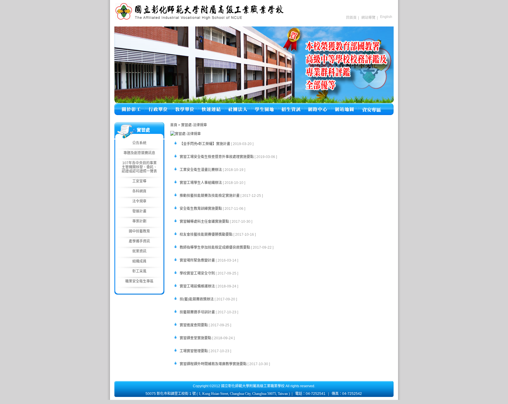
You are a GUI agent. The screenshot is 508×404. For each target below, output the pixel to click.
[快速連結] (211, 106)
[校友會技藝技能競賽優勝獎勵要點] (175, 239)
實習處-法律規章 (194, 125)
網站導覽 (368, 18)
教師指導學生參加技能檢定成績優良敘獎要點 (215, 247)
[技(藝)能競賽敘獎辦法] (175, 303)
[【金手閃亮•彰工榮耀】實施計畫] (175, 148)
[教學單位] (185, 106)
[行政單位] (158, 106)
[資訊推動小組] (318, 106)
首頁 (173, 125)
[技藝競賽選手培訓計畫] (175, 316)
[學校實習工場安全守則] (175, 277)
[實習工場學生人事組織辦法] (175, 187)
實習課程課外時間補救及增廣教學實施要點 (213, 364)
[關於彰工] (131, 106)
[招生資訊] (291, 106)
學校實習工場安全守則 (197, 273)
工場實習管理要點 (194, 351)
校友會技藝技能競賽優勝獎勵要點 (206, 234)
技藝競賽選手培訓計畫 (197, 312)
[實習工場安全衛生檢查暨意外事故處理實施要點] (175, 161)
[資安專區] (371, 106)
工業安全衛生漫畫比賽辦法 (201, 170)
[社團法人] (238, 106)
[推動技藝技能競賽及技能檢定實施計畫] (175, 200)
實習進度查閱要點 (194, 325)
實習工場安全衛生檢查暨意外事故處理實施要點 (217, 157)
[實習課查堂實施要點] (175, 342)
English (386, 17)
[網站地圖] (344, 106)
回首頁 (351, 18)
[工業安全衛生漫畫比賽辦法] (175, 174)
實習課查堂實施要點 (195, 338)
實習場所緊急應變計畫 (197, 260)
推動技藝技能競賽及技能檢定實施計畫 (210, 196)
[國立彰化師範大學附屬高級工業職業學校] (199, 19)
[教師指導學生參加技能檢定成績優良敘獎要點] (175, 251)
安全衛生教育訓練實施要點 (201, 209)
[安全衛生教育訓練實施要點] (175, 213)
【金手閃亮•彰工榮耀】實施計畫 (205, 144)
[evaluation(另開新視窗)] (254, 64)
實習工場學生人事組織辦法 (201, 183)
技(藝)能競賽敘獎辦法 (197, 299)
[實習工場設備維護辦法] (175, 290)
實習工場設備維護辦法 (197, 286)
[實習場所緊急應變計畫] (175, 264)
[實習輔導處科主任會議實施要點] (175, 226)
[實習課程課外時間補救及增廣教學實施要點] (175, 368)
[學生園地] (264, 106)
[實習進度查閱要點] (175, 329)
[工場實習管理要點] (175, 355)
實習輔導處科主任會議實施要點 (204, 222)
